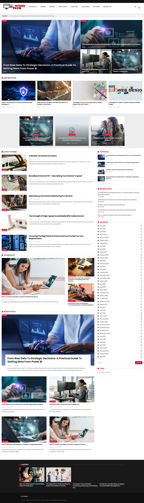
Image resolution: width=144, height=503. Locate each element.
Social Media (85, 7)
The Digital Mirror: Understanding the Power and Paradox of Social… (58, 485)
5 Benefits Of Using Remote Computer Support (107, 139)
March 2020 (103, 348)
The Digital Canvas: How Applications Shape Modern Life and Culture (87, 103)
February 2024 (104, 263)
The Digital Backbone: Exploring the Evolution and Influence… (72, 139)
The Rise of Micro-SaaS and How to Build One (95, 70)
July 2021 (102, 307)
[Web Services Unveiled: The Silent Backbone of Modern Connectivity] (54, 90)
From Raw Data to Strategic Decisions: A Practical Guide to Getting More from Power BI (32, 16)
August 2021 (103, 304)
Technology (33, 7)
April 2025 (103, 249)
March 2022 (103, 290)
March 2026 (103, 234)
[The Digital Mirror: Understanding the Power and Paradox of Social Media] (58, 474)
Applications (62, 7)
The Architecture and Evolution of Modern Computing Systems (36, 139)
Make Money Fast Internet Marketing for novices (50, 196)
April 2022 (103, 287)
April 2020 (103, 345)
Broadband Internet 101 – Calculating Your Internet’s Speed (55, 176)
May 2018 (102, 357)
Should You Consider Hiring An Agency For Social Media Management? (112, 485)
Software (96, 7)
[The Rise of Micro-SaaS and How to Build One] (96, 61)
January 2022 (104, 295)
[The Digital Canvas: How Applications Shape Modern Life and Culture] (90, 90)
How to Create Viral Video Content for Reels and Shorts (20, 297)
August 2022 (103, 281)
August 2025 (103, 243)
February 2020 (104, 351)
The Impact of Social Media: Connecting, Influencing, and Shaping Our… (85, 485)
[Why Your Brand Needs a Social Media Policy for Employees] (32, 474)
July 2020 (103, 336)
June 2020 (103, 339)
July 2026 (102, 226)
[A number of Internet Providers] (14, 163)
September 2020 (105, 333)
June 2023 (103, 269)
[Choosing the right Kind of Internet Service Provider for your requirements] (14, 243)
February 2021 (104, 319)
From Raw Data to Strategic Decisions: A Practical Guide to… (123, 156)
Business (52, 7)
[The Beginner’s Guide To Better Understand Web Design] (125, 90)
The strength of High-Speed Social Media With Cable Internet (56, 216)
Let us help (24, 496)
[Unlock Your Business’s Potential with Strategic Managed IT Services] (19, 90)
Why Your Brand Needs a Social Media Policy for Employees (32, 485)
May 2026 (103, 229)
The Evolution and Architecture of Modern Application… (123, 162)
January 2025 (104, 258)
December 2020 (105, 325)
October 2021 (104, 298)
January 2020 (104, 354)
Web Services (107, 7)
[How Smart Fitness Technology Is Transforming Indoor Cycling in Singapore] (81, 292)
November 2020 (104, 327)
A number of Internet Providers (43, 156)
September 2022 (105, 278)
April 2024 (103, 261)
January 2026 (104, 240)
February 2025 (104, 255)
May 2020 (103, 342)
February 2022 (104, 293)
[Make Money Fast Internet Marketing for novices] (14, 203)
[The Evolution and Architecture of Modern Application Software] (111, 34)
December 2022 (104, 275)
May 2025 (103, 246)
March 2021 (103, 316)
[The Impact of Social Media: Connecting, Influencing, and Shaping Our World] (85, 474)
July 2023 (102, 266)
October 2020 (104, 330)
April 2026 (103, 231)
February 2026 (104, 237)
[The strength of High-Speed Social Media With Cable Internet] (14, 223)
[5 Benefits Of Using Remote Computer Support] (108, 131)
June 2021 (103, 310)
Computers (74, 7)
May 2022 (103, 284)
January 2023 (104, 272)
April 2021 (103, 313)
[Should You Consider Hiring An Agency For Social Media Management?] (112, 474)
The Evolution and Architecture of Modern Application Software (111, 44)
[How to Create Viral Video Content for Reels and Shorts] (33, 276)
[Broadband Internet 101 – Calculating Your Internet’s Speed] (14, 183)
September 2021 (105, 301)
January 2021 (104, 322)
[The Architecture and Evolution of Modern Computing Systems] (126, 61)
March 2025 (103, 252)
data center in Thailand (104, 372)
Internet (43, 7)
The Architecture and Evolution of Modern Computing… (125, 70)
